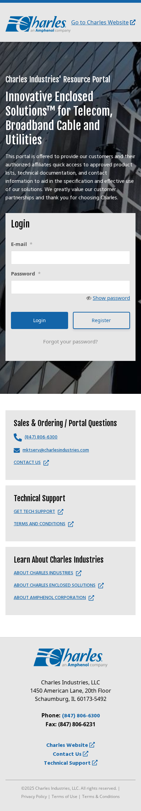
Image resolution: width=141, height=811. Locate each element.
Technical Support (68, 763)
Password (26, 273)
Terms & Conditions (101, 796)
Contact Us (68, 754)
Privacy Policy (34, 796)
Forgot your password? (70, 341)
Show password (111, 297)
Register (101, 320)
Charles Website (67, 745)
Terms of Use (64, 796)
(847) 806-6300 (81, 716)
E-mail (22, 243)
